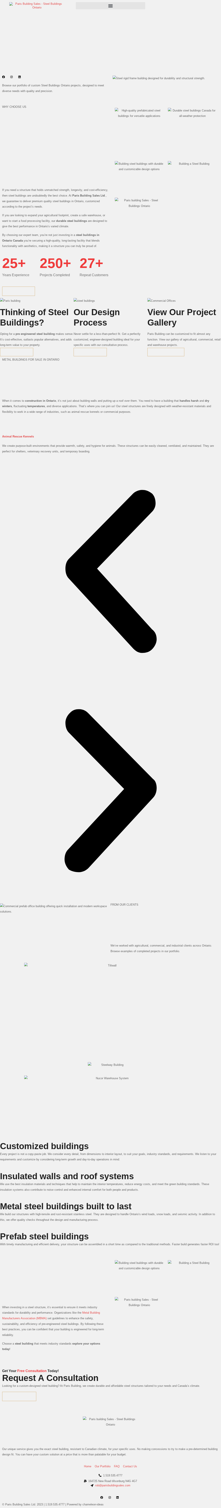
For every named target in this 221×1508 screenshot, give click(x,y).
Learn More (17, 351)
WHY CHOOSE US (14, 106)
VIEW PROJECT (166, 351)
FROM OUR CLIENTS (124, 904)
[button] (110, 5)
